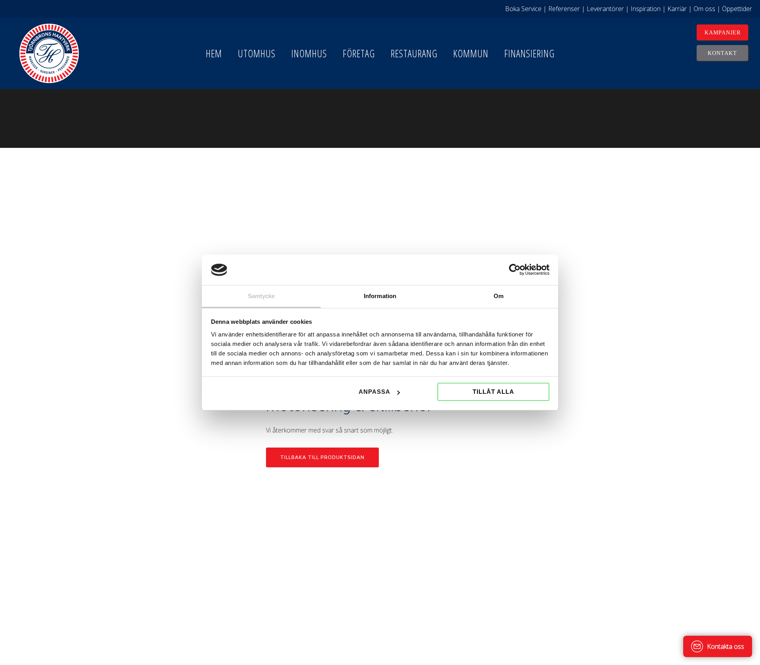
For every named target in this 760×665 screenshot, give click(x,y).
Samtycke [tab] (261, 296)
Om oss (704, 8)
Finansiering (529, 53)
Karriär (677, 8)
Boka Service (523, 8)
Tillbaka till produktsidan (322, 457)
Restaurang (414, 53)
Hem (214, 53)
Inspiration (646, 8)
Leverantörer (605, 8)
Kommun (470, 53)
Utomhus (257, 53)
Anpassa (374, 391)
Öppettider (737, 8)
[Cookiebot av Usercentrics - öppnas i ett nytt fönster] (514, 270)
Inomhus (309, 53)
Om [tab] (499, 296)
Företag (359, 53)
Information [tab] (380, 296)
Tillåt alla (493, 391)
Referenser (564, 8)
